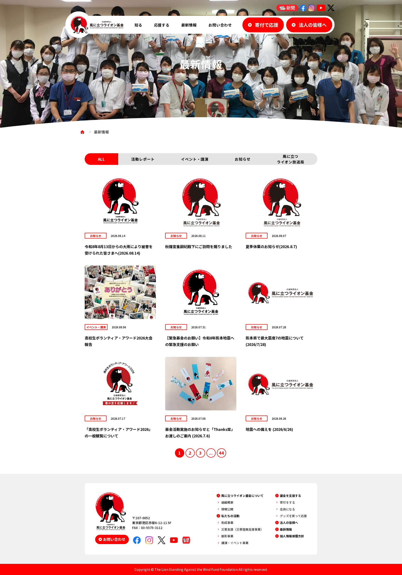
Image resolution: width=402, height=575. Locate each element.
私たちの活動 (230, 516)
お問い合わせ (220, 25)
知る (138, 25)
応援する (162, 25)
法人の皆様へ (289, 522)
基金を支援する (290, 495)
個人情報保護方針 (292, 536)
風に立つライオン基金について (242, 495)
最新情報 (189, 25)
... (211, 453)
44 (221, 453)
